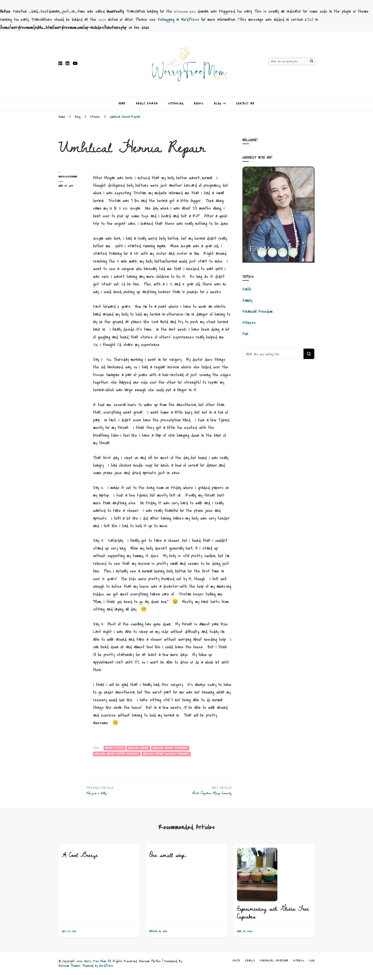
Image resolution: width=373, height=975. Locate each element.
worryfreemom (67, 177)
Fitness (249, 323)
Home (122, 103)
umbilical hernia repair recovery (117, 754)
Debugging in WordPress (178, 19)
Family (247, 300)
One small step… (168, 855)
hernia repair (114, 748)
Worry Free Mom (95, 961)
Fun (245, 334)
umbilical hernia (138, 748)
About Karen (147, 103)
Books (199, 103)
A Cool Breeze (80, 855)
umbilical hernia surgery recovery (166, 754)
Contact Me (245, 103)
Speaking (176, 103)
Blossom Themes (69, 965)
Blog (217, 103)
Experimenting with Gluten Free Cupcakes (273, 912)
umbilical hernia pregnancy (170, 748)
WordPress (106, 965)
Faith (246, 289)
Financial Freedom (257, 311)
